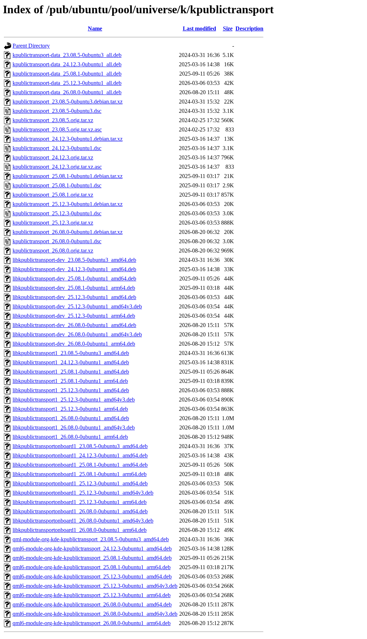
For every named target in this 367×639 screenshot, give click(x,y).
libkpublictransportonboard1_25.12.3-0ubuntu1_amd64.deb (80, 483)
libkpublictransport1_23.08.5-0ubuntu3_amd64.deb (71, 353)
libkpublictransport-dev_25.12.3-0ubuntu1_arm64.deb (74, 316)
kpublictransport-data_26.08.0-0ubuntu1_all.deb (67, 92)
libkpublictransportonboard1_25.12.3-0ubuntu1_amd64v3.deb (83, 493)
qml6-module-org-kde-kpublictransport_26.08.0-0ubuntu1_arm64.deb (92, 623)
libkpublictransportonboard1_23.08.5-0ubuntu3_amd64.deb (80, 446)
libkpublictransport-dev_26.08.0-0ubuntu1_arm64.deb (74, 344)
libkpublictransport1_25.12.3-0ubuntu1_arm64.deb (70, 409)
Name (95, 28)
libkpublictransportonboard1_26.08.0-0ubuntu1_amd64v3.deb (83, 521)
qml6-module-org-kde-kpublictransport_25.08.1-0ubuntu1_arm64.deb (92, 567)
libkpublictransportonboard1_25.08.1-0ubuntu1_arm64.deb (80, 474)
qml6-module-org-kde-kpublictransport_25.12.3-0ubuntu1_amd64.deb (92, 576)
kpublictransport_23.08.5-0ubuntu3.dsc (57, 111)
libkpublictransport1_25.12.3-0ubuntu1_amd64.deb (71, 390)
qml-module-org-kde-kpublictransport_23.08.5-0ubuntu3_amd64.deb (91, 539)
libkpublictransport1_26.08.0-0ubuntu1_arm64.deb (70, 437)
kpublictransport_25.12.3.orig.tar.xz (53, 223)
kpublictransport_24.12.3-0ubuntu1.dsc (57, 148)
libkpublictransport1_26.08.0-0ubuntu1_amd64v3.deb (74, 427)
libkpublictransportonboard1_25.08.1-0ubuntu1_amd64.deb (80, 465)
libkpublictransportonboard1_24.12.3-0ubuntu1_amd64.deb (80, 455)
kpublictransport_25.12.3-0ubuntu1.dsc (57, 213)
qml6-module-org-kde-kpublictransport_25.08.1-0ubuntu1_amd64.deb (92, 558)
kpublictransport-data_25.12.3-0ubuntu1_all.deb (67, 83)
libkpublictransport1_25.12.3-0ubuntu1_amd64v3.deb (74, 400)
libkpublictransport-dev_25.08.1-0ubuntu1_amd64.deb (74, 278)
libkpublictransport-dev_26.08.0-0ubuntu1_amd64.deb (74, 325)
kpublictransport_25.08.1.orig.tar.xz (53, 195)
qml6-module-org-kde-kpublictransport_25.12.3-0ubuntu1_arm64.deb (92, 595)
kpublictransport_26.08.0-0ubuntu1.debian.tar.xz (68, 232)
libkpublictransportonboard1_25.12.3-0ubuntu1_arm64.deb (80, 502)
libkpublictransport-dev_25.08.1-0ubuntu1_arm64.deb (74, 288)
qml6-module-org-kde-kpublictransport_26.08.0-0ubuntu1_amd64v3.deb (95, 614)
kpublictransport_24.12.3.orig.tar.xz (53, 157)
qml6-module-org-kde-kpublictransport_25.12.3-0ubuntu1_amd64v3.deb (95, 586)
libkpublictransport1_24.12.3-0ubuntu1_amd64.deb (71, 362)
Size (228, 28)
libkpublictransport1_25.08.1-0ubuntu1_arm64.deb (70, 381)
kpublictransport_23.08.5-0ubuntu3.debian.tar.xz (68, 102)
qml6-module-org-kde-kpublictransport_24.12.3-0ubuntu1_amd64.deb (92, 549)
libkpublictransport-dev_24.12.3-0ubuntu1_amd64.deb (74, 269)
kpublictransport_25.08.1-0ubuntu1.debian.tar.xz (68, 176)
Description (249, 28)
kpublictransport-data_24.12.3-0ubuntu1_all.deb (67, 64)
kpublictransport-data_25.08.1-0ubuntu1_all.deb (67, 74)
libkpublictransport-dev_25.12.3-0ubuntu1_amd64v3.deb (77, 306)
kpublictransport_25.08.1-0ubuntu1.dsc (57, 185)
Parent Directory (31, 46)
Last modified (199, 28)
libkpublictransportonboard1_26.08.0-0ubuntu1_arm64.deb (80, 530)
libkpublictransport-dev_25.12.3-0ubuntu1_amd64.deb (74, 297)
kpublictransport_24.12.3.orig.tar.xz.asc (57, 167)
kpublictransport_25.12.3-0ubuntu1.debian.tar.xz (68, 204)
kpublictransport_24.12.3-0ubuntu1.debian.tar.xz (68, 139)
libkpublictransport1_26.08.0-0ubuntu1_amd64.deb (71, 418)
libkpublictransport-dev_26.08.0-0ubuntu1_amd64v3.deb (77, 334)
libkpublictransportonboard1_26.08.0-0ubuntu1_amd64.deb (80, 511)
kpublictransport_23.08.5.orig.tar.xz (53, 120)
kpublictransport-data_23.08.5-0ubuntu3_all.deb (67, 55)
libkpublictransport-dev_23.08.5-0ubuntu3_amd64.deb (74, 260)
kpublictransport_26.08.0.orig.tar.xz (53, 251)
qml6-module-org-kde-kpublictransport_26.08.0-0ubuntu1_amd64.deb (92, 604)
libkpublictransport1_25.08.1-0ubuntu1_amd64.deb (71, 372)
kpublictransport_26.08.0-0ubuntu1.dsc (57, 241)
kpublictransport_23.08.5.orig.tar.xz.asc (57, 129)
